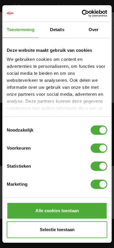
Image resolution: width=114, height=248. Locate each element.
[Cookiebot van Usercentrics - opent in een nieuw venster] (82, 13)
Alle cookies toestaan (57, 210)
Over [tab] (94, 29)
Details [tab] (57, 29)
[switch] (99, 148)
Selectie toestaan (57, 229)
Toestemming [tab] (20, 29)
